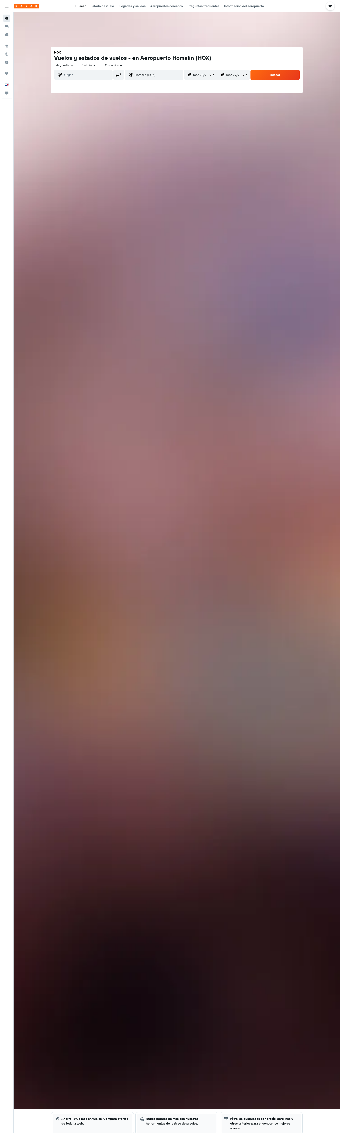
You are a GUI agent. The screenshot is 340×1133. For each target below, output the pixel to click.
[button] (6, 6)
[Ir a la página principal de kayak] (26, 6)
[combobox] (64, 65)
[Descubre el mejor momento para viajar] (7, 62)
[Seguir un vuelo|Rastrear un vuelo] (7, 54)
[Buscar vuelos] (7, 18)
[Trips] (7, 74)
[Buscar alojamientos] (7, 26)
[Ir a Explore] (7, 46)
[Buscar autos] (7, 35)
